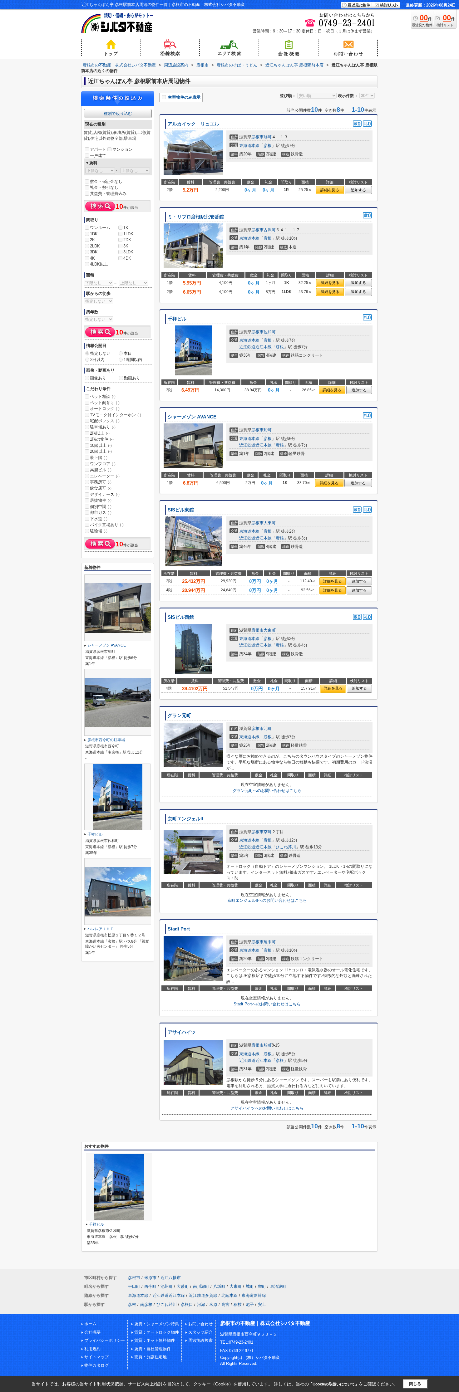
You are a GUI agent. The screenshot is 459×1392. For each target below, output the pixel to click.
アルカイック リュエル (193, 123)
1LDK (128, 234)
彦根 (268, 145)
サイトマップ (96, 1357)
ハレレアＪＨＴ (100, 929)
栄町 (262, 1286)
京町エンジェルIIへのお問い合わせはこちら (267, 900)
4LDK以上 (99, 264)
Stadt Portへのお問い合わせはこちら (267, 1004)
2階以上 (100, 433)
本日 (128, 353)
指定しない (100, 353)
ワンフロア (103, 464)
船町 (268, 429)
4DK (127, 258)
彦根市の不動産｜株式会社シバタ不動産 (265, 1323)
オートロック (105, 408)
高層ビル (100, 469)
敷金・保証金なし (106, 181)
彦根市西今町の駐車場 (106, 740)
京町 (268, 831)
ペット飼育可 (105, 402)
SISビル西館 (181, 617)
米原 (213, 1304)
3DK (94, 252)
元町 (268, 728)
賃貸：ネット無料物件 (154, 1340)
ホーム (90, 1323)
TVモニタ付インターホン (115, 415)
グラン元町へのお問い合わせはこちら (267, 790)
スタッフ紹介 (200, 1332)
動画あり (132, 378)
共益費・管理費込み (108, 193)
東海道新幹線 (254, 1295)
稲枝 (238, 1304)
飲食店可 (100, 488)
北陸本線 (229, 1295)
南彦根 (146, 1304)
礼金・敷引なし (104, 187)
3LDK (128, 252)
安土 (262, 1304)
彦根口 (187, 1304)
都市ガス (100, 512)
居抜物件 (100, 500)
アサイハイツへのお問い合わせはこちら (267, 1108)
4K (92, 258)
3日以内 (97, 359)
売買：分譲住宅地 (150, 1357)
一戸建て (98, 155)
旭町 (268, 136)
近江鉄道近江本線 (255, 346)
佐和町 (270, 332)
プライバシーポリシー (104, 1340)
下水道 (98, 518)
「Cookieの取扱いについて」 (334, 1384)
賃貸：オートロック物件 (156, 1332)
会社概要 (92, 1332)
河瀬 (201, 1304)
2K (92, 239)
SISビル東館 (181, 509)
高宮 (225, 1304)
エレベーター (105, 476)
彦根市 (257, 136)
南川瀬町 (201, 1286)
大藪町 (183, 1286)
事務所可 (100, 482)
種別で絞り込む (118, 113)
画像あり (98, 378)
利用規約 (92, 1348)
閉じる (415, 1383)
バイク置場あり (107, 524)
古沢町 (270, 229)
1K (125, 227)
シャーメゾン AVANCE (192, 416)
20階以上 (101, 451)
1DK (94, 234)
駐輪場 (98, 531)
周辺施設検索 (200, 1340)
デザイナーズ (105, 494)
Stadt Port (179, 928)
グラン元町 (179, 715)
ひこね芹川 (286, 847)
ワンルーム (100, 227)
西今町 (150, 1286)
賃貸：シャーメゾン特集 (156, 1323)
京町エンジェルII (185, 818)
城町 (250, 1286)
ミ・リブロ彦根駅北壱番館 (196, 216)
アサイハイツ (182, 1032)
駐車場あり (103, 427)
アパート (98, 149)
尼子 (250, 1304)
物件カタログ (96, 1365)
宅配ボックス (105, 420)
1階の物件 (102, 439)
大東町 (270, 522)
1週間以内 (133, 359)
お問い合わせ (200, 1323)
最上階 (98, 457)
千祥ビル (177, 318)
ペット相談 (103, 396)
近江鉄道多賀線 (203, 1295)
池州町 (166, 1286)
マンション (122, 149)
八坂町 (219, 1286)
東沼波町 (278, 1286)
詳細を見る (329, 190)
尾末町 (270, 942)
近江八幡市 (170, 1277)
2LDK (95, 246)
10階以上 (101, 445)
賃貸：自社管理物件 (152, 1348)
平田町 (134, 1286)
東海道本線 (249, 145)
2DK (127, 239)
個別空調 (100, 506)
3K (125, 246)
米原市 (150, 1277)
